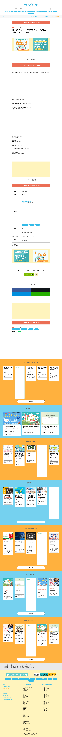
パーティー (25, 695)
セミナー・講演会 (25, 224)
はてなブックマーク (21, 293)
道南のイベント (45, 709)
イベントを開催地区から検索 (47, 684)
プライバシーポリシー (7, 697)
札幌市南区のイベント (46, 689)
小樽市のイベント (45, 697)
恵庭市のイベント (45, 701)
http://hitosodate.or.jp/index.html (28, 236)
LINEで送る (41, 293)
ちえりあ (45, 11)
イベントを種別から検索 (27, 684)
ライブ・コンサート (26, 696)
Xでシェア (41, 289)
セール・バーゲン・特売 (27, 730)
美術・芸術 (25, 707)
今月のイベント (24, 16)
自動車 (24, 727)
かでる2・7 (55, 11)
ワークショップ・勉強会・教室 (28, 687)
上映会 (24, 717)
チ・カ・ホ (49, 11)
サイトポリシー (5, 695)
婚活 (24, 697)
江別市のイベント (45, 698)
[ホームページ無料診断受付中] (21, 44)
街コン (24, 713)
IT (23, 710)
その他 (24, 720)
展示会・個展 (25, 703)
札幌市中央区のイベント (26, 201)
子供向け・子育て (26, 689)
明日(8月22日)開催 (15, 11)
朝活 (24, 724)
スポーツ (24, 704)
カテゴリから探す (44, 16)
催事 (24, 711)
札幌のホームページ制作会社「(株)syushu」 (31, 734)
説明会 (24, 715)
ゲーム (24, 718)
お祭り (24, 714)
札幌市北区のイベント (46, 687)
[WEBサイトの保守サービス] (40, 44)
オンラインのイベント (35, 733)
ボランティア (25, 722)
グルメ (24, 698)
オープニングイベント (26, 723)
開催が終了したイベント (7, 693)
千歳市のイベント (45, 700)
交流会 (24, 693)
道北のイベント (45, 708)
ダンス (24, 694)
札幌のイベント (26, 733)
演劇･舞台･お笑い (26, 716)
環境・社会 (25, 708)
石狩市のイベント (45, 704)
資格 (24, 709)
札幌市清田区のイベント (46, 694)
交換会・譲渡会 (25, 728)
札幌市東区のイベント (46, 688)
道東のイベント (45, 707)
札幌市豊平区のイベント (46, 696)
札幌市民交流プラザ (39, 11)
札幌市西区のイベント (46, 690)
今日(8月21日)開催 (8, 11)
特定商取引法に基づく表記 (7, 699)
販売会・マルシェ (26, 701)
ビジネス (24, 691)
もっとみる (31, 401)
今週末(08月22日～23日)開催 (24, 11)
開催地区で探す (34, 16)
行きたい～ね (28, 274)
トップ (4, 16)
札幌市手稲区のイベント (46, 691)
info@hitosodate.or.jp (26, 244)
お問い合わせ (5, 701)
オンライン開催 (45, 710)
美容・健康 (37, 224)
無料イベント (32, 224)
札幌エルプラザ (32, 11)
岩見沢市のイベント (46, 702)
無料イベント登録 (55, 16)
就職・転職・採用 (26, 721)
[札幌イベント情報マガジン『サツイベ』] (31, 5)
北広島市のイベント (46, 703)
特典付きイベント (13, 16)
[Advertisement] (31, 86)
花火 (24, 729)
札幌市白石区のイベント (46, 695)
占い (24, 700)
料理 (24, 702)
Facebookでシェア (21, 289)
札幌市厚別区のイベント (46, 693)
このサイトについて (6, 686)
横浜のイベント (30, 733)
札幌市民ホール (31, 13)
